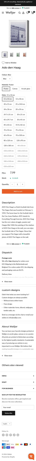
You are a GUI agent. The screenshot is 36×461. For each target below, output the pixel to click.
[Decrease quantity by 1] (12, 184)
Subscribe (8, 413)
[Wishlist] (27, 13)
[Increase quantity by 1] (23, 184)
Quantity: (5, 184)
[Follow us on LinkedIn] (18, 435)
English (5, 424)
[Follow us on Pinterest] (10, 435)
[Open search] (20, 13)
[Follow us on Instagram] (7, 435)
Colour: (6, 75)
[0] (32, 13)
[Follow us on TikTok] (14, 435)
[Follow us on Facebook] (3, 435)
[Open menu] (3, 12)
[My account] (23, 13)
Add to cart (18, 191)
